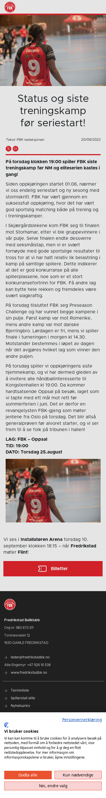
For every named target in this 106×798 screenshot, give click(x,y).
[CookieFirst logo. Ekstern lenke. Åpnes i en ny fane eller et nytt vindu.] (6, 725)
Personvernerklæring (82, 719)
